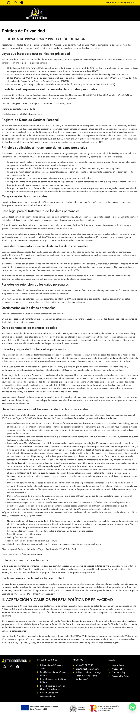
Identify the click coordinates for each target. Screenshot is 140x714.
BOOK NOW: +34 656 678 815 (120, 2)
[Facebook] (18, 667)
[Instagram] (4, 667)
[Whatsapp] (11, 667)
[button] (103, 13)
